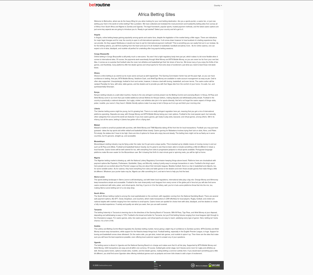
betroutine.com (105, 265)
